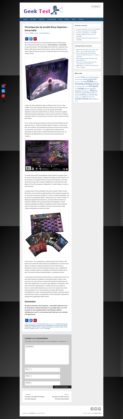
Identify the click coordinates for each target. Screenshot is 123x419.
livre (76, 89)
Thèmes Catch (97, 413)
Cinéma (67, 19)
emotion (95, 82)
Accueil (25, 19)
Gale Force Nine (59, 325)
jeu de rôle (77, 86)
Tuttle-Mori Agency (90, 96)
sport (87, 95)
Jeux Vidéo (33, 19)
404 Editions (78, 77)
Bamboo (81, 79)
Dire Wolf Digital (48, 325)
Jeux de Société (51, 19)
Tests (46, 324)
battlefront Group (61, 324)
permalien (47, 328)
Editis (90, 81)
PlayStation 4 (79, 91)
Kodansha (87, 86)
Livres (60, 19)
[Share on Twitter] (31, 40)
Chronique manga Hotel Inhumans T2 (85, 29)
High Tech (41, 19)
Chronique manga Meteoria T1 (83, 32)
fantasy (89, 83)
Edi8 (85, 81)
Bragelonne (77, 81)
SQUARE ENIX (93, 95)
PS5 (96, 91)
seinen (93, 93)
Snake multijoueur (80, 53)
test (84, 96)
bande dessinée (88, 79)
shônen (83, 94)
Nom (27, 369)
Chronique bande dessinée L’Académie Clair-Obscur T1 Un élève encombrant (87, 54)
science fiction (86, 93)
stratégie (32, 328)
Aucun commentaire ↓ (44, 33)
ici (41, 129)
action (83, 77)
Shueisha (77, 95)
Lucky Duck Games (58, 327)
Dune (53, 325)
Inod (37, 33)
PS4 (92, 90)
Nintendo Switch (88, 89)
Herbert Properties (36, 327)
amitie (87, 77)
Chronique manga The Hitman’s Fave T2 (86, 34)
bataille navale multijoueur (82, 62)
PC (94, 88)
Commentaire (29, 346)
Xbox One (92, 99)
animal (91, 77)
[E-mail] (99, 408)
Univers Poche (81, 98)
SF (28, 328)
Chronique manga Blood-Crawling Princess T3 (87, 38)
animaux (96, 77)
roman (77, 93)
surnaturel (81, 96)
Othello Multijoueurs (81, 58)
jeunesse (82, 86)
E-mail (27, 376)
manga (80, 88)
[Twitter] (92, 408)
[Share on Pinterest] (35, 40)
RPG (80, 93)
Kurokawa (93, 85)
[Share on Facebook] (26, 40)
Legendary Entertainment (47, 327)
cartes (82, 81)
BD (95, 79)
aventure (77, 79)
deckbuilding (32, 325)
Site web (28, 382)
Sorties (74, 19)
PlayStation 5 (86, 91)
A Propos (80, 19)
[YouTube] (95, 408)
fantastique (80, 83)
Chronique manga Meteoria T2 (83, 31)
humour (96, 83)
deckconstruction (39, 325)
